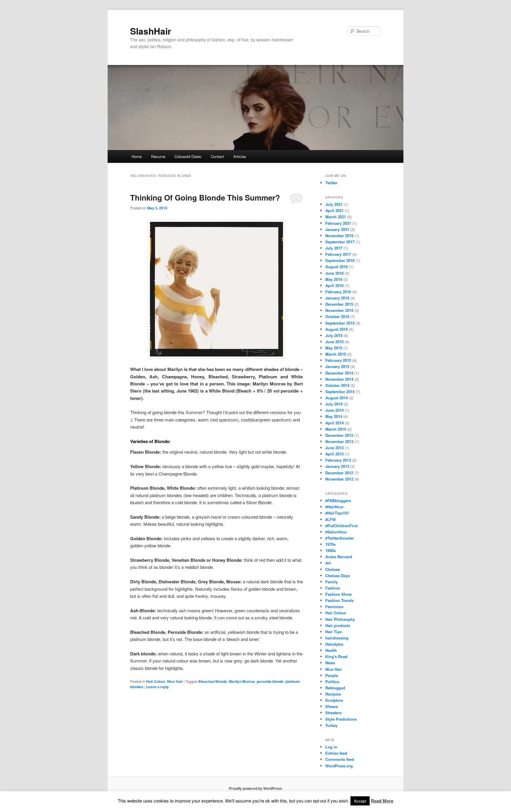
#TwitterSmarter (339, 538)
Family (331, 582)
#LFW (330, 519)
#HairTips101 (337, 513)
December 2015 (339, 304)
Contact (217, 156)
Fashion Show (338, 594)
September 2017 (340, 242)
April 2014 (334, 423)
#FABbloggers (338, 500)
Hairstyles (334, 644)
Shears (331, 706)
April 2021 (334, 210)
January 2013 (337, 466)
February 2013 (338, 460)
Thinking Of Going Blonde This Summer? (205, 197)
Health (331, 650)
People (331, 675)
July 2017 (333, 248)
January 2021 (337, 229)
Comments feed (339, 759)
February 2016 (338, 291)
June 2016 (334, 273)
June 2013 (334, 447)
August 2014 (336, 398)
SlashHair (150, 31)
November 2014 (339, 379)
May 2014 (333, 416)
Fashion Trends (339, 600)
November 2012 (339, 479)
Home (137, 156)
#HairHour (334, 507)
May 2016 (333, 279)
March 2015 (335, 354)
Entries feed (336, 753)
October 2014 (337, 385)
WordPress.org (339, 766)
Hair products (337, 625)
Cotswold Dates (187, 156)
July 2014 (333, 404)
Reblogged (335, 688)
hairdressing (336, 638)
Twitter (331, 182)
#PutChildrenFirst (341, 525)
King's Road (336, 656)
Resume (158, 156)
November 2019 (339, 235)
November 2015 (339, 310)
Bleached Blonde (212, 681)
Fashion (332, 588)
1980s (330, 550)
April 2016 (334, 285)
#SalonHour (336, 532)
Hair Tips (333, 631)
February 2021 (338, 223)
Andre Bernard (338, 556)
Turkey (331, 725)
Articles (239, 156)
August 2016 (336, 266)
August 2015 (336, 329)
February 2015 (338, 360)
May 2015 (333, 348)
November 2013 (339, 441)
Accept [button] (360, 801)
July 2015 (333, 335)
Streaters (333, 712)
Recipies (333, 694)
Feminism (334, 606)
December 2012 (339, 473)
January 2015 (337, 366)
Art (328, 563)
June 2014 (334, 410)
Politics (332, 681)
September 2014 (340, 391)
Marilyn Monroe (242, 681)
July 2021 (333, 204)
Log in (331, 747)
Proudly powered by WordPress (255, 788)
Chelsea (332, 569)
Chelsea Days (337, 575)
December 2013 (339, 435)
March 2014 (335, 429)
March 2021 (335, 216)
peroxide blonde (270, 681)
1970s (330, 544)
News (330, 662)
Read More (382, 800)
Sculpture (334, 700)
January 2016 (337, 298)
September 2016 (340, 260)
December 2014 (339, 373)
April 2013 (334, 454)
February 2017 (338, 254)
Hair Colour (155, 681)
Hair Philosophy (340, 619)
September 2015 (340, 323)
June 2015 (334, 341)
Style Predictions (341, 719)
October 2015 (337, 316)
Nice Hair (175, 681)
